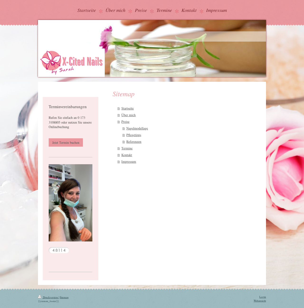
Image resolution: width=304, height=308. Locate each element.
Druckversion (50, 297)
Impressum (128, 161)
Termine (127, 148)
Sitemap (64, 297)
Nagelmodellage (137, 128)
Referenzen (133, 141)
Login (262, 296)
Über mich (128, 115)
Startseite (127, 108)
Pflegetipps (133, 135)
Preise (125, 121)
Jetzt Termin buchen (65, 142)
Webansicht (260, 300)
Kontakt (126, 155)
